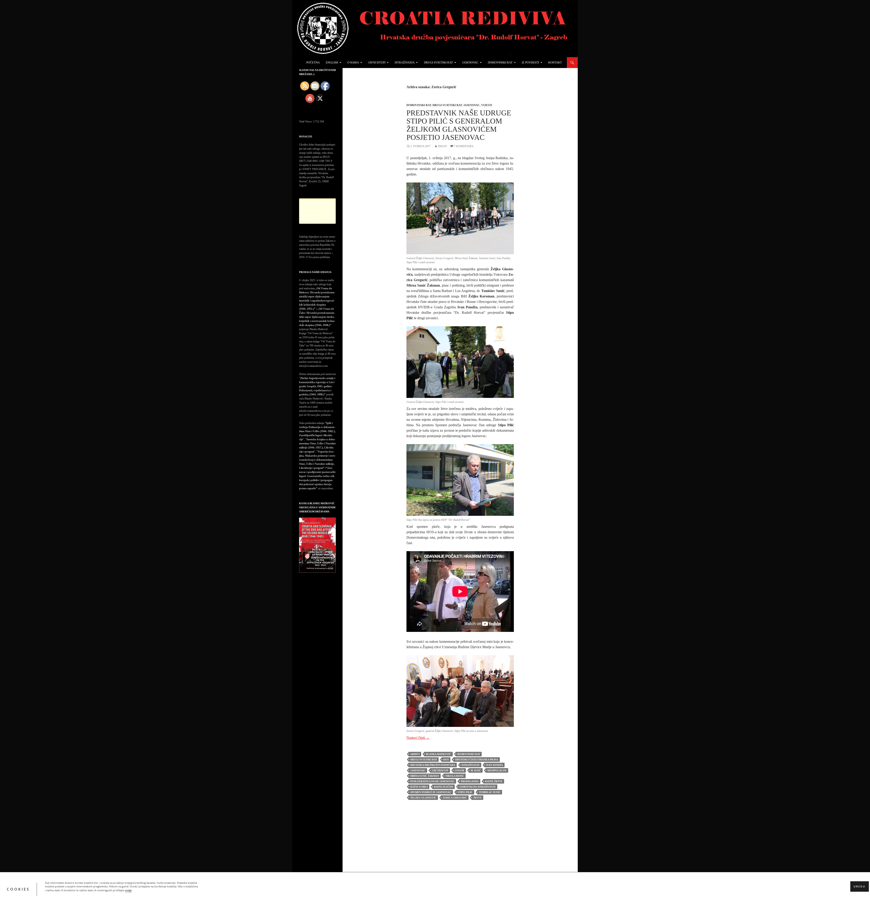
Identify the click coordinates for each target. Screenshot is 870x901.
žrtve (477, 797)
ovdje (128, 890)
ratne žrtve (494, 781)
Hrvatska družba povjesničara (432, 765)
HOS (446, 759)
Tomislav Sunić (489, 792)
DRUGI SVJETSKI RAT (438, 62)
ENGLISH (332, 62)
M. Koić (476, 770)
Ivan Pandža (494, 765)
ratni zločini (443, 786)
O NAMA (353, 62)
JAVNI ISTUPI (376, 62)
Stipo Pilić (465, 792)
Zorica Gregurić (455, 797)
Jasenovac (471, 105)
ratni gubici (419, 786)
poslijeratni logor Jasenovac (432, 781)
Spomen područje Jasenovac (430, 792)
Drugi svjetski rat (447, 105)
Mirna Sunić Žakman (424, 775)
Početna (313, 62)
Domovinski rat (418, 105)
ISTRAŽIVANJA (405, 62)
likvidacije (440, 770)
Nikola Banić (454, 775)
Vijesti (486, 105)
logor (459, 770)
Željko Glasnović (423, 797)
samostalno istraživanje (477, 786)
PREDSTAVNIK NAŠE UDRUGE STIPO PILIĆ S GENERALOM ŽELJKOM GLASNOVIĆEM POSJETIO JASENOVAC (458, 125)
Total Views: (306, 121)
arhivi (415, 754)
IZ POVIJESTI (530, 62)
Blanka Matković (438, 754)
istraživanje (471, 765)
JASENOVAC (470, 62)
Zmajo (442, 146)
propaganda (470, 781)
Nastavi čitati (418, 738)
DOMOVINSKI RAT (500, 62)
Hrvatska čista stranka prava (476, 759)
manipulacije (497, 770)
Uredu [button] (859, 886)
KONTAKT (555, 62)
